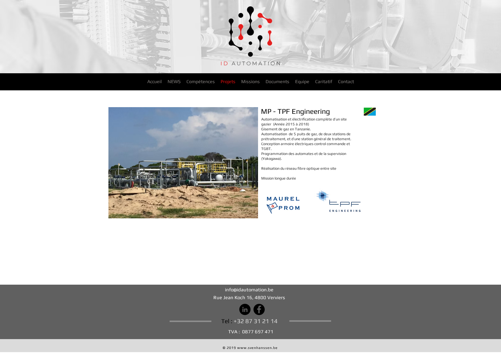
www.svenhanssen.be (257, 348)
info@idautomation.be (249, 289)
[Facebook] (259, 309)
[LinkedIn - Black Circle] (245, 309)
